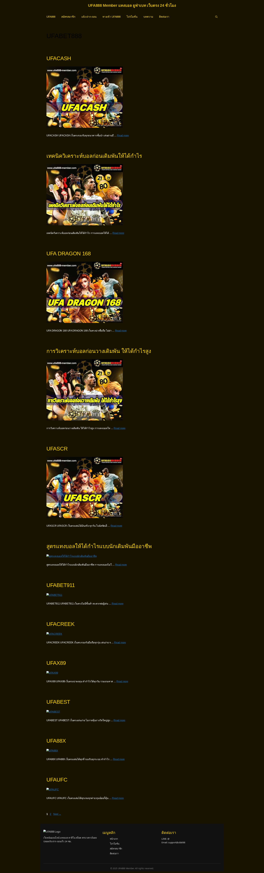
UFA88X (56, 741)
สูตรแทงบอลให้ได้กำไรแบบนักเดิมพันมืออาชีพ (99, 546)
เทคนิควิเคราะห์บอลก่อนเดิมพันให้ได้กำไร (94, 156)
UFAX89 (56, 663)
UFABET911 (60, 585)
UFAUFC (56, 780)
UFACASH (58, 58)
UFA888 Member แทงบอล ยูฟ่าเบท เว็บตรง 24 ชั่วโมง (132, 5)
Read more (123, 135)
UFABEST (58, 702)
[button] (216, 16)
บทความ (148, 16)
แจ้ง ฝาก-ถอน (89, 16)
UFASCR (57, 449)
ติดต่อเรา (164, 16)
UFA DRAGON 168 (68, 253)
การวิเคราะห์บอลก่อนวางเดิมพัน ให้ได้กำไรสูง (98, 351)
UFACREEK (60, 624)
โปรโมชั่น (132, 16)
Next (57, 814)
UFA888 (50, 16)
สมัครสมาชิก (68, 16)
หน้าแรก (114, 838)
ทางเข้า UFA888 (111, 16)
